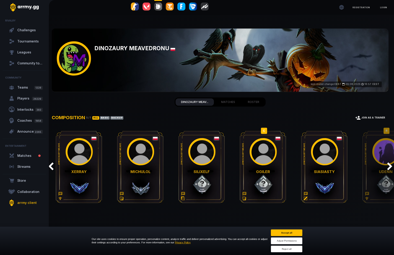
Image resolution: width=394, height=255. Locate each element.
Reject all (286, 249)
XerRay (79, 172)
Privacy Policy (183, 242)
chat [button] (60, 194)
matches (228, 102)
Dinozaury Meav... (194, 102)
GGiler (265, 172)
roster (253, 102)
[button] (361, 7)
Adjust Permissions (287, 240)
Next (389, 166)
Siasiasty (327, 172)
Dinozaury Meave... (59, 153)
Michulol (141, 172)
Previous (50, 166)
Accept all (286, 232)
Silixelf (203, 172)
